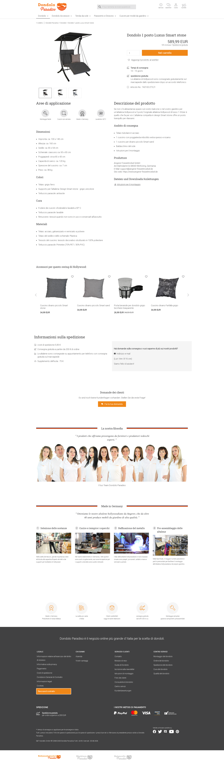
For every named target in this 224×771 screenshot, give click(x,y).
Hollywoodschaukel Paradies (49, 757)
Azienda (79, 656)
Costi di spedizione (44, 673)
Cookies (40, 686)
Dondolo (42, 16)
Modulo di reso (121, 661)
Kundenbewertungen (123, 690)
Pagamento (41, 668)
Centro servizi (120, 686)
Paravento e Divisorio (104, 16)
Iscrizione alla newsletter (124, 669)
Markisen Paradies (84, 757)
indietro (40, 23)
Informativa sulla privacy (47, 664)
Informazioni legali (44, 681)
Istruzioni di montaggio (124, 673)
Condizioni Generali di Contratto (49, 677)
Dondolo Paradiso (52, 23)
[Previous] (36, 297)
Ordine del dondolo (161, 661)
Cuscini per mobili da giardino (133, 16)
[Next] (188, 297)
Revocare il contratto (46, 691)
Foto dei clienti (120, 678)
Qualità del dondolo (161, 673)
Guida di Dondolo (122, 665)
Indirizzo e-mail (123, 353)
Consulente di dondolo (124, 682)
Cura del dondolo (160, 669)
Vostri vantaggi (82, 661)
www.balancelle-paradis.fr (123, 757)
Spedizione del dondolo (163, 665)
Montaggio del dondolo (163, 656)
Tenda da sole (81, 16)
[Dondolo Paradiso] (53, 6)
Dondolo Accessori (60, 16)
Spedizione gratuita (180, 45)
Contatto (118, 656)
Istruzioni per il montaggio (129, 184)
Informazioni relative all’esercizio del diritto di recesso (54, 658)
